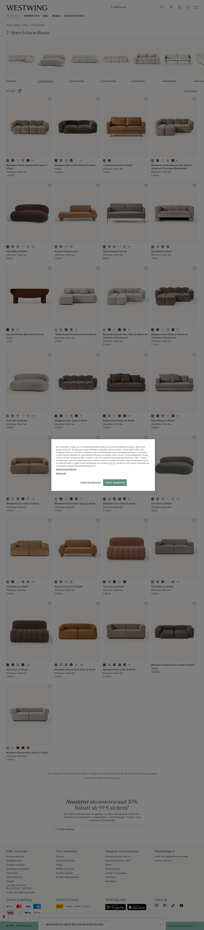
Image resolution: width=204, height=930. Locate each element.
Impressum (61, 473)
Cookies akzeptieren (115, 482)
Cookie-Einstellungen (90, 482)
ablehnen (112, 463)
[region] (103, 465)
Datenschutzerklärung (66, 469)
